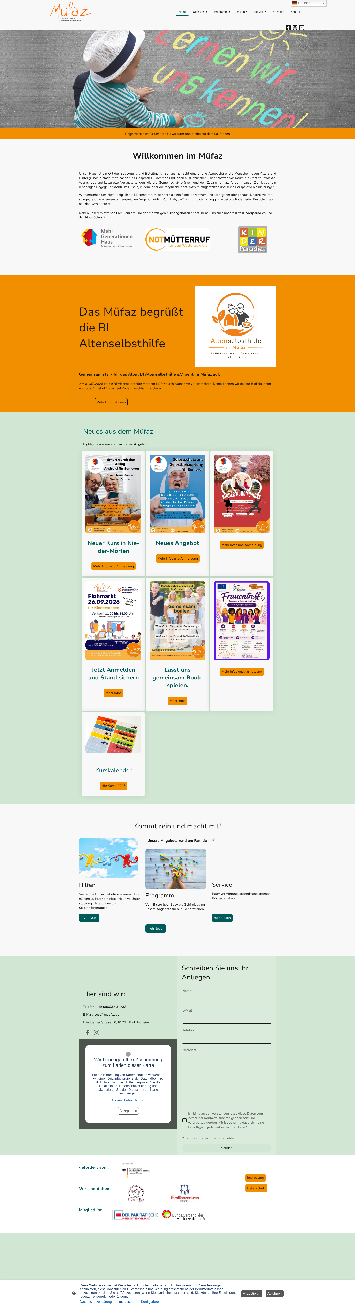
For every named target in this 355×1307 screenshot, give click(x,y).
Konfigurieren (151, 1302)
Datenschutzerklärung (128, 1100)
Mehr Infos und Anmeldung (113, 566)
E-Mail (187, 1010)
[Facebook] (288, 27)
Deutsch (303, 3)
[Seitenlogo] (70, 11)
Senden (227, 1148)
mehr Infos (178, 701)
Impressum (255, 1177)
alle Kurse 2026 (113, 786)
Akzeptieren (128, 1111)
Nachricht (189, 1050)
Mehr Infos (113, 693)
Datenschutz (256, 1188)
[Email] (301, 27)
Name (187, 991)
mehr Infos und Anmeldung (241, 545)
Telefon (188, 1030)
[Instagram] (295, 27)
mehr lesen (89, 917)
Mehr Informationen (111, 402)
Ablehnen (274, 1293)
